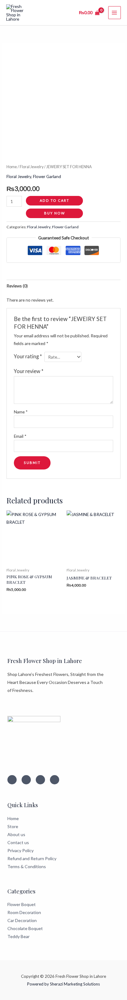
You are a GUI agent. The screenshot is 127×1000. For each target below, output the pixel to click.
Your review (28, 371)
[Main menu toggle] (114, 12)
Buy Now (54, 213)
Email (20, 436)
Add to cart (54, 200)
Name (21, 411)
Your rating (28, 356)
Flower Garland (47, 176)
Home (11, 167)
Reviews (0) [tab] (17, 285)
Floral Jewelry (31, 167)
